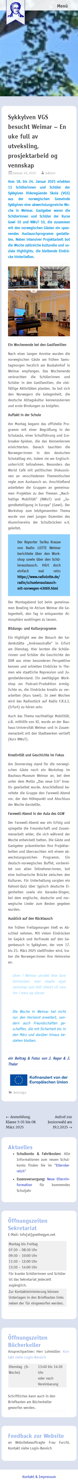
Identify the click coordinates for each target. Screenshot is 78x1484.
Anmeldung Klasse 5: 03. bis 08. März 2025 (21, 1122)
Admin (50, 173)
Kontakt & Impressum (39, 1477)
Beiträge (19, 1093)
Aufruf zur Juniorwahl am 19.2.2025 (60, 1122)
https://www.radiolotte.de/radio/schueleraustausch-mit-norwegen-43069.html (38, 583)
